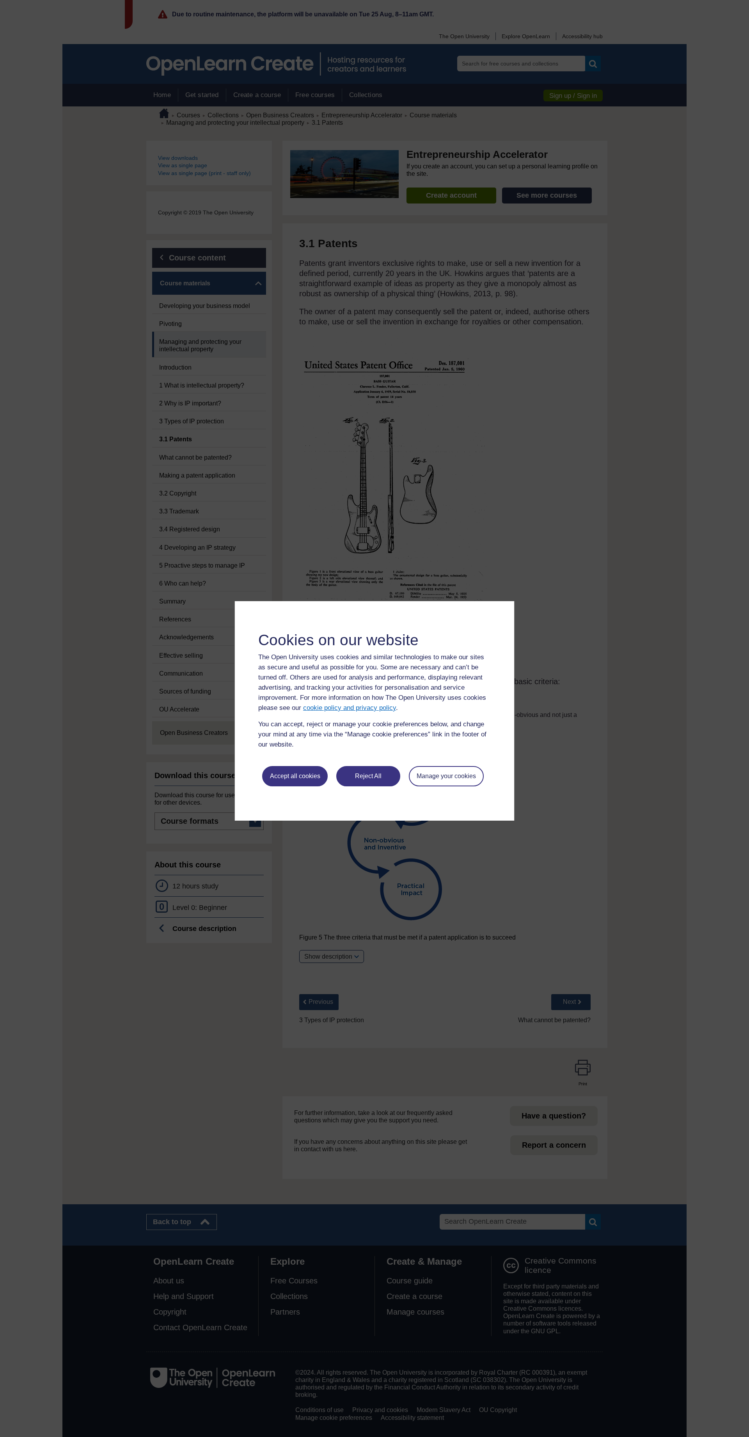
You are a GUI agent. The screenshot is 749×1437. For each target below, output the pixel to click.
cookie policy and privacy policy (349, 707)
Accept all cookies (295, 776)
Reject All (368, 776)
